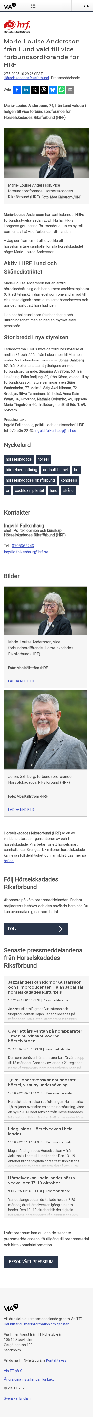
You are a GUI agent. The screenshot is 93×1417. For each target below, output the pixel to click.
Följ (12, 928)
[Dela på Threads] (44, 90)
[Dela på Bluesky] (53, 90)
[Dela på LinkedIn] (26, 90)
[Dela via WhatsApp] (61, 90)
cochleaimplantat (29, 490)
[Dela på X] (35, 90)
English (25, 1398)
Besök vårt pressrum (31, 1261)
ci (7, 490)
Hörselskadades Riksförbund (26, 78)
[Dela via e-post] (70, 90)
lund (53, 490)
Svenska (10, 1398)
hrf (76, 469)
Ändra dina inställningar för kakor (30, 1379)
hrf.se (9, 861)
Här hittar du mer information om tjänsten (36, 1324)
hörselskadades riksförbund (30, 480)
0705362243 (23, 546)
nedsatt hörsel (55, 469)
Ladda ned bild (21, 681)
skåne (68, 490)
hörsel (43, 459)
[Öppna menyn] (34, 5)
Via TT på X (13, 1371)
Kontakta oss (56, 1360)
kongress (69, 480)
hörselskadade (19, 459)
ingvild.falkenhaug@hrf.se (55, 430)
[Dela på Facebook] (17, 90)
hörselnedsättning (21, 469)
